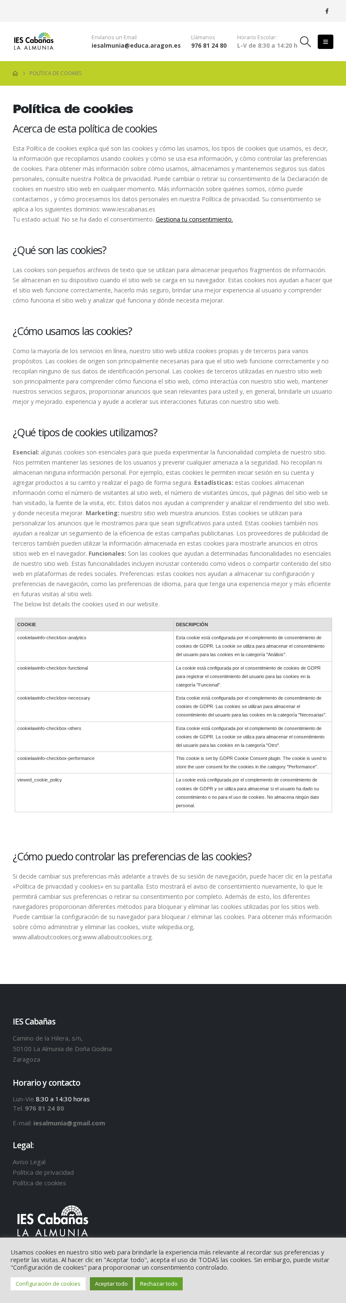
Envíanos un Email (114, 37)
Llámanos (203, 37)
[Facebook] (327, 11)
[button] (305, 41)
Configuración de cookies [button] (48, 1283)
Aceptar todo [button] (111, 1283)
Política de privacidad (43, 1172)
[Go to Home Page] (15, 73)
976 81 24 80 (209, 45)
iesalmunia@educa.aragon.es (136, 45)
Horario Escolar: (257, 37)
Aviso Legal (29, 1161)
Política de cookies (39, 1183)
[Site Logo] (34, 41)
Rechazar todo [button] (159, 1283)
